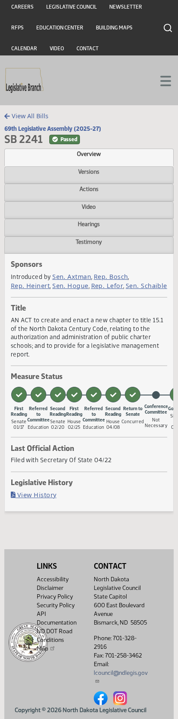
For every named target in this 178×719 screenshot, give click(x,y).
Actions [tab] (89, 188)
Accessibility (53, 579)
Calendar (24, 48)
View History (36, 495)
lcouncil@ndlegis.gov (121, 673)
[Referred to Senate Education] (38, 394)
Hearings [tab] (89, 223)
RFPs (17, 28)
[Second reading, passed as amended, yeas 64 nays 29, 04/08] (113, 394)
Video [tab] (89, 206)
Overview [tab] (89, 153)
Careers (22, 7)
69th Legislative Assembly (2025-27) (52, 129)
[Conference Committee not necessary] (156, 395)
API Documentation (56, 618)
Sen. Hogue (70, 286)
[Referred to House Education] (94, 394)
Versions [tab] (88, 171)
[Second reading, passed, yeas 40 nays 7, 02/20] (58, 394)
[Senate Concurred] (132, 394)
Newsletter (125, 7)
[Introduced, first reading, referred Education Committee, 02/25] (74, 394)
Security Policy (56, 605)
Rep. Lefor (107, 286)
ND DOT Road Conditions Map (55, 640)
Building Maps (114, 28)
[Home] (24, 80)
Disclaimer (50, 588)
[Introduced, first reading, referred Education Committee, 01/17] (19, 394)
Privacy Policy (55, 596)
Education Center (59, 28)
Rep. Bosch (111, 276)
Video (57, 48)
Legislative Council (71, 7)
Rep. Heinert (30, 286)
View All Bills (29, 116)
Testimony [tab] (89, 241)
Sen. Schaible (146, 286)
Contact (87, 48)
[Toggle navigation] (161, 80)
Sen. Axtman (71, 276)
